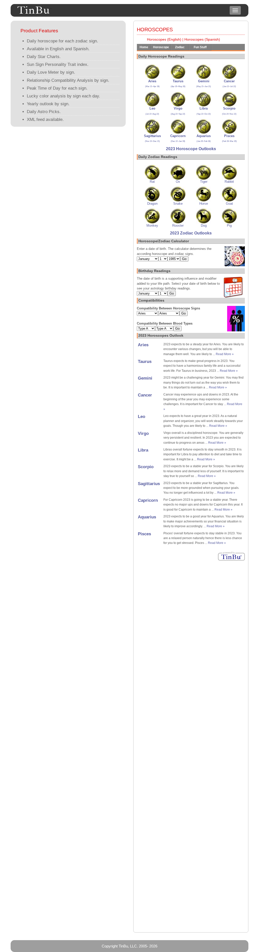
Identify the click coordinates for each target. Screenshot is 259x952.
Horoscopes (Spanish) (202, 39)
